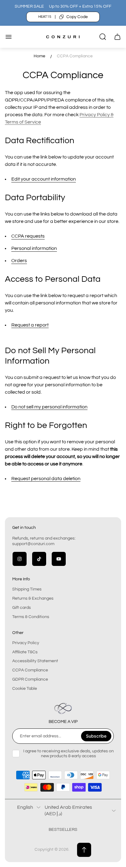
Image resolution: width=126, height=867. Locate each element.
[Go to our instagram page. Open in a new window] (19, 559)
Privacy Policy (25, 643)
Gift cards (21, 607)
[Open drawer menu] (9, 37)
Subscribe (96, 736)
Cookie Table (24, 688)
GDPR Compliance (30, 679)
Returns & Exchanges (33, 598)
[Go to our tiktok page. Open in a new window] (39, 559)
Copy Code (77, 17)
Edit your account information (43, 179)
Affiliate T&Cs (25, 652)
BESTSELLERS (63, 829)
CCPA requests (28, 236)
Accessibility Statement (35, 661)
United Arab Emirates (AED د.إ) (68, 810)
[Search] (102, 37)
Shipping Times (27, 589)
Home (39, 56)
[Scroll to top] (84, 849)
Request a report (30, 325)
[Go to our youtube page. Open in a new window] (58, 559)
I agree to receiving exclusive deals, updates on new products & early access (68, 753)
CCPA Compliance (30, 670)
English (25, 807)
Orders (19, 260)
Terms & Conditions (30, 617)
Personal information (34, 248)
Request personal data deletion (45, 478)
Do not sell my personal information (49, 406)
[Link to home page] (63, 708)
